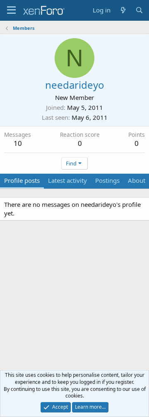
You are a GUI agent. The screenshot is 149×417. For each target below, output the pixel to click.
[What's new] (123, 10)
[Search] (139, 10)
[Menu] (11, 10)
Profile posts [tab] (22, 180)
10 (18, 143)
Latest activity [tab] (67, 180)
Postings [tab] (107, 180)
